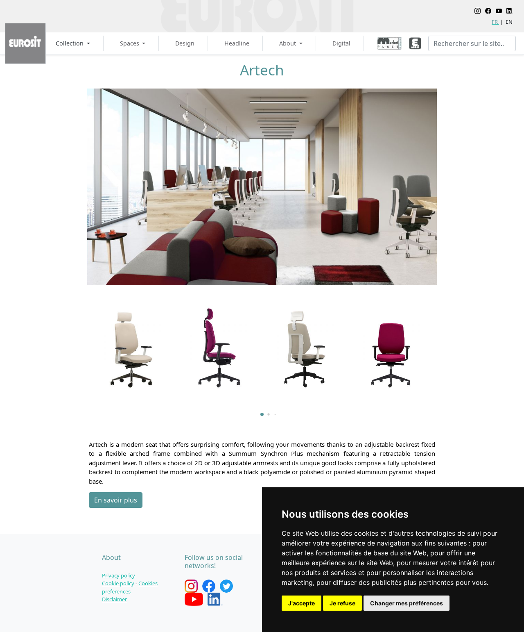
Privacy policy (118, 575)
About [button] (288, 43)
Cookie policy (118, 583)
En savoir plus (115, 500)
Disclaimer (114, 599)
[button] (262, 414)
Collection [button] (70, 43)
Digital (341, 43)
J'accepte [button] (301, 603)
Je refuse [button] (342, 603)
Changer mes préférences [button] (406, 603)
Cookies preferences (130, 587)
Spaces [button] (130, 43)
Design (184, 43)
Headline (236, 43)
